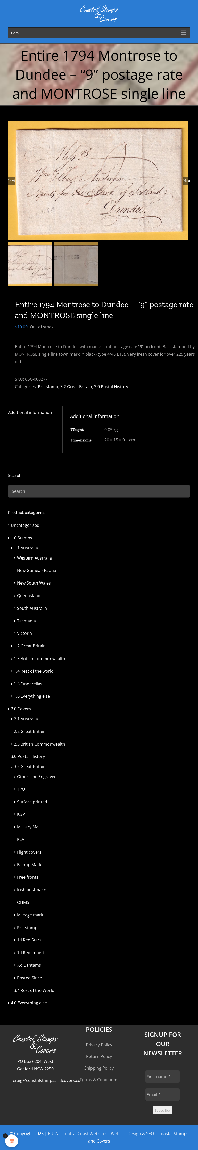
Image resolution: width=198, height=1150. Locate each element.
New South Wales (34, 583)
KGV (21, 814)
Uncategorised (25, 525)
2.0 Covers (21, 709)
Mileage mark (30, 915)
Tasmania (26, 621)
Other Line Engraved (37, 776)
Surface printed (32, 802)
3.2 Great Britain (76, 386)
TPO (21, 789)
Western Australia (34, 558)
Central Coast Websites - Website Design (101, 1133)
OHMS (23, 902)
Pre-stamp (48, 386)
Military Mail (28, 827)
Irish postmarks (32, 890)
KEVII (22, 839)
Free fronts (27, 877)
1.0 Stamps (21, 538)
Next (186, 180)
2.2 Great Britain (30, 731)
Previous (11, 180)
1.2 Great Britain (30, 646)
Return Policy (99, 1056)
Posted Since (29, 978)
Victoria (24, 633)
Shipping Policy (99, 1068)
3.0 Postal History (111, 386)
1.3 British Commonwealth (39, 658)
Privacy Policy (99, 1045)
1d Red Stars (29, 940)
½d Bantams (29, 965)
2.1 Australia (26, 719)
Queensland (28, 595)
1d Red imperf (30, 952)
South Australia (32, 608)
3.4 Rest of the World (34, 990)
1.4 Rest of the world (34, 671)
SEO (150, 1133)
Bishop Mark (29, 865)
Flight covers (29, 852)
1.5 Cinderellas (28, 684)
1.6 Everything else (32, 696)
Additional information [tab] (30, 412)
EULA (53, 1133)
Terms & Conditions (99, 1079)
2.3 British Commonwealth (39, 744)
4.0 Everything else (29, 1003)
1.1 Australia (26, 548)
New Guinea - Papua (36, 570)
